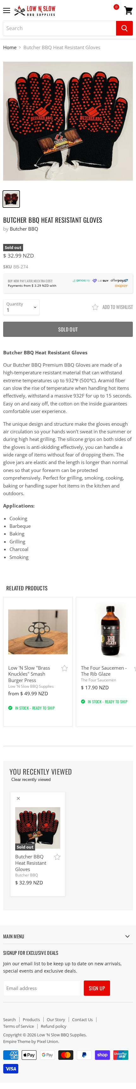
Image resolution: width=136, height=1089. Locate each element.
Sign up (97, 988)
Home (9, 47)
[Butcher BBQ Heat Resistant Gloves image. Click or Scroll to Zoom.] (68, 121)
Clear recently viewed (31, 779)
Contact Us (82, 1019)
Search (9, 1019)
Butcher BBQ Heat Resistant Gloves (30, 862)
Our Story (56, 1019)
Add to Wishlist (117, 306)
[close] (18, 798)
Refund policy (53, 1026)
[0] (112, 13)
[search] (59, 28)
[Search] (124, 28)
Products (31, 1019)
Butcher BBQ (24, 229)
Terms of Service (18, 1026)
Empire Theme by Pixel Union (30, 1041)
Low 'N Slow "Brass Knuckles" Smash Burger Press (29, 674)
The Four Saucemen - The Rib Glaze (104, 671)
